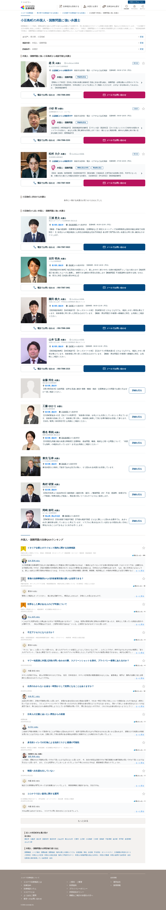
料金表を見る (81, 77)
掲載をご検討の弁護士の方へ (81, 895)
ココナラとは (29, 892)
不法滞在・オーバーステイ (103, 852)
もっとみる (83, 821)
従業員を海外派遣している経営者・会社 (39, 858)
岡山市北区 (56, 516)
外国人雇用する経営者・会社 (120, 855)
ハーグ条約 (36, 852)
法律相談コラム (30, 889)
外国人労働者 (104, 855)
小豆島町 (55, 70)
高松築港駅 (73, 225)
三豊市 (76, 839)
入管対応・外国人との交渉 (34, 855)
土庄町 (82, 839)
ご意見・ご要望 (75, 882)
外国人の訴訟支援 (50, 855)
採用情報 (116, 885)
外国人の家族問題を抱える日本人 (86, 855)
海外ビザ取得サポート (66, 855)
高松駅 (71, 265)
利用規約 (73, 885)
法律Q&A (27, 885)
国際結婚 (44, 852)
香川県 (54, 225)
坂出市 (38, 839)
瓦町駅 (71, 306)
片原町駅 (65, 412)
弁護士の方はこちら (137, 2)
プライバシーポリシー (78, 889)
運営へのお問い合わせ (33, 899)
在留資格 (79, 852)
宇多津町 (108, 839)
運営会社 (116, 882)
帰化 (85, 852)
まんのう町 (28, 842)
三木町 (96, 839)
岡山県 (47, 516)
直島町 (101, 839)
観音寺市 (53, 839)
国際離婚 (28, 852)
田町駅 (67, 516)
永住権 (90, 852)
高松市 (60, 225)
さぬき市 (60, 839)
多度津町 (128, 839)
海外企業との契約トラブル (65, 852)
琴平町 (121, 839)
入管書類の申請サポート (122, 852)
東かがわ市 (69, 839)
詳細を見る (137, 390)
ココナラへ (27, 2)
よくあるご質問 (30, 895)
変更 (142, 37)
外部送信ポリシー (76, 892)
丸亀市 (32, 839)
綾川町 (115, 839)
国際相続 (52, 852)
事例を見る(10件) (83, 167)
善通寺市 (45, 839)
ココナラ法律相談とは (33, 882)
